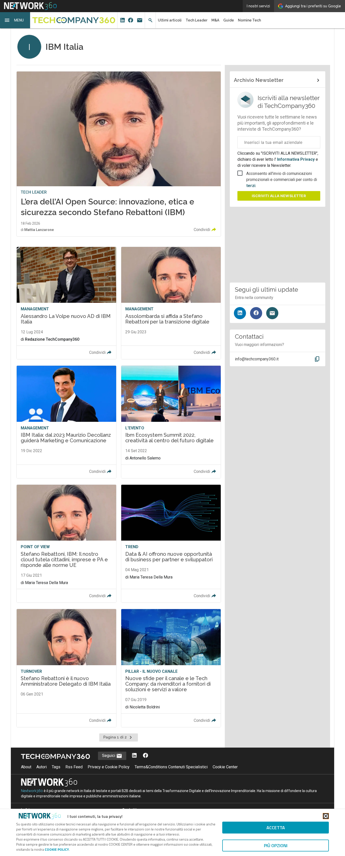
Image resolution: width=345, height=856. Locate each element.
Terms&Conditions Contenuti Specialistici (171, 767)
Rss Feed (74, 767)
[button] (15, 20)
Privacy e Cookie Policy (109, 767)
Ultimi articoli (170, 20)
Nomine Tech (249, 20)
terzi (250, 185)
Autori (41, 767)
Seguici (109, 755)
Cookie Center (225, 767)
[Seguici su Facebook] (256, 313)
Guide (228, 20)
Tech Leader (196, 20)
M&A (215, 20)
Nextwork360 (32, 791)
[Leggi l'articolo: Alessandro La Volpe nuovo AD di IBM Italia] (66, 303)
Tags (56, 767)
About (26, 767)
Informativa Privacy (296, 159)
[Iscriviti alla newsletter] (272, 313)
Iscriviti (279, 196)
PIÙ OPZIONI (275, 845)
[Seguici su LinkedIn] (240, 313)
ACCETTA (275, 827)
